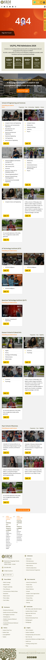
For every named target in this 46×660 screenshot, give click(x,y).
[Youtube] (10, 7)
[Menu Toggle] (44, 6)
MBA (4, 466)
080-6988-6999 (7, 567)
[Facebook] (4, 7)
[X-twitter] (15, 7)
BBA (26, 440)
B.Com (5, 440)
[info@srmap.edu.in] (3, 571)
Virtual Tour (21, 91)
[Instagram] (7, 7)
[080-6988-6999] (3, 567)
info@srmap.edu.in (8, 570)
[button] (41, 2)
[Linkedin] (13, 7)
